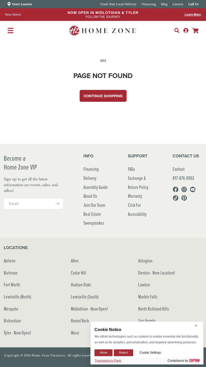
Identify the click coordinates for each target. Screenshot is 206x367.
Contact (179, 168)
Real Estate (92, 214)
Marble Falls (147, 296)
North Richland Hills (153, 308)
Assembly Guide (95, 187)
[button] (176, 30)
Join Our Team (94, 205)
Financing (91, 168)
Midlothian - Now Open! (89, 308)
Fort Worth (12, 284)
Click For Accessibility (137, 209)
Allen (75, 260)
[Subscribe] (57, 203)
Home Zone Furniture (48, 355)
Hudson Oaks (81, 284)
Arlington (145, 260)
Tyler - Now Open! (17, 332)
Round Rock (80, 320)
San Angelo (147, 320)
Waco (75, 332)
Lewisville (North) (17, 296)
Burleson (11, 272)
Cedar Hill (78, 272)
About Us (90, 195)
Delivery (89, 178)
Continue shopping (103, 96)
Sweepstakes (93, 222)
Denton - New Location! (156, 272)
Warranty (135, 195)
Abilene (10, 260)
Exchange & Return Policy (138, 182)
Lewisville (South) (84, 296)
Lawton (144, 284)
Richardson (12, 320)
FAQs (131, 168)
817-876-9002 (183, 178)
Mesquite (11, 308)
